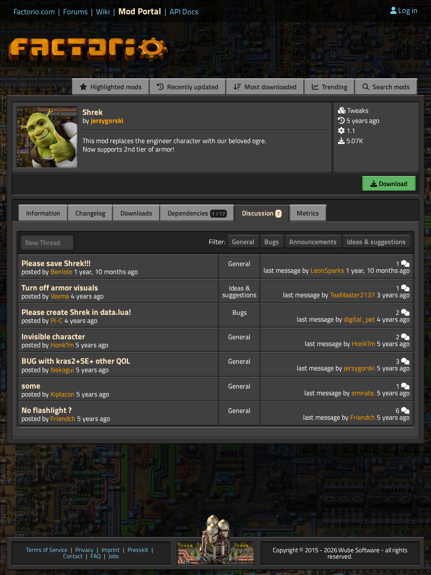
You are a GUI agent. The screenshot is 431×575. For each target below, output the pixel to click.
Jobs (114, 557)
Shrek (92, 112)
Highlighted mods (115, 87)
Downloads (136, 213)
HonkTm (62, 345)
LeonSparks (327, 270)
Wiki (103, 12)
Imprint (110, 550)
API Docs (184, 12)
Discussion (261, 213)
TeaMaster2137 (352, 295)
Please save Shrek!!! (55, 263)
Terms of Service (46, 550)
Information (43, 213)
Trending (333, 87)
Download (392, 183)
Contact (72, 557)
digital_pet (359, 319)
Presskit (138, 550)
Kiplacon (62, 394)
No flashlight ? (46, 410)
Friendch (63, 418)
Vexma (60, 296)
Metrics (308, 213)
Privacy (84, 550)
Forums (75, 12)
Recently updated (191, 87)
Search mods (390, 87)
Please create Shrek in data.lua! (76, 312)
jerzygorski (107, 120)
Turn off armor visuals (59, 287)
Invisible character (53, 336)
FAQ (95, 557)
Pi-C (57, 320)
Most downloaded (270, 87)
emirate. (363, 393)
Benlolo (61, 271)
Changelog (90, 213)
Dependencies (196, 213)
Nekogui (62, 370)
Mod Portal (139, 11)
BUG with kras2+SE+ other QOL (75, 361)
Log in (408, 10)
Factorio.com (34, 12)
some (30, 385)
